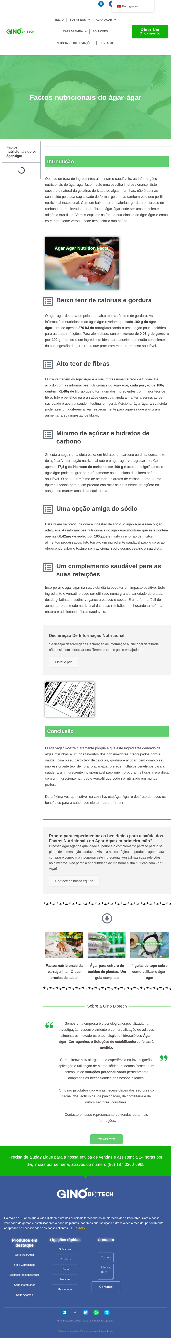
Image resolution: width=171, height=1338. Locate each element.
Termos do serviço (90, 1331)
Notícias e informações (75, 43)
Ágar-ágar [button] (104, 19)
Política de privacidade (68, 1331)
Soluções (100, 31)
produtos (80, 1090)
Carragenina (79, 1042)
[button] (34, 152)
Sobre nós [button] (78, 19)
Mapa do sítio (107, 1331)
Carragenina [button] (73, 31)
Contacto (106, 43)
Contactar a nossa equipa (74, 881)
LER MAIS (78, 1228)
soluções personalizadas (105, 1072)
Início (59, 19)
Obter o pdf (63, 662)
